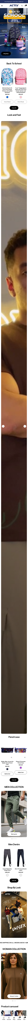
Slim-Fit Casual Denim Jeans (21, 869)
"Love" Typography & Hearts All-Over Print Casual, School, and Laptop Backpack (20, 90)
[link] (14, 914)
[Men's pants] (14, 814)
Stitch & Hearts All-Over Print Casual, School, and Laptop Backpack (7, 90)
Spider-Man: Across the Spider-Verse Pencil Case (7, 763)
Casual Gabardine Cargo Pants (7, 869)
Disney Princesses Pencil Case (20, 762)
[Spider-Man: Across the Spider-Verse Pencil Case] (7, 750)
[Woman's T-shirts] (14, 976)
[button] (16, 839)
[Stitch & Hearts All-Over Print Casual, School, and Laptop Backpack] (7, 76)
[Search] (22, 5)
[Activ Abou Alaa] (14, 6)
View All (14, 108)
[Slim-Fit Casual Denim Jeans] (21, 857)
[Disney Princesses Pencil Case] (21, 750)
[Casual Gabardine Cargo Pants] (7, 857)
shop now (5, 53)
